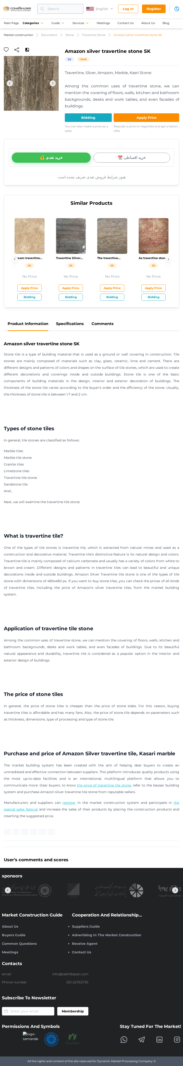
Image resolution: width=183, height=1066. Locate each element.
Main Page (11, 23)
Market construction (18, 35)
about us (148, 23)
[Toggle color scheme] (176, 8)
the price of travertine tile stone (104, 785)
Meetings (103, 23)
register (69, 803)
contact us (125, 23)
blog (166, 23)
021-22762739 (77, 982)
